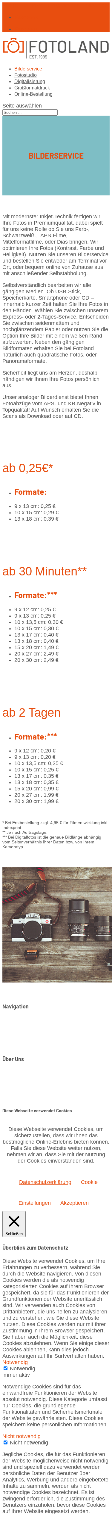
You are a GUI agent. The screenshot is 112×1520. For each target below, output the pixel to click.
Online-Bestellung (33, 94)
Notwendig (22, 1369)
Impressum (27, 1079)
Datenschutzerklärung (40, 1085)
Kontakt (23, 1073)
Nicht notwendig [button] (21, 1436)
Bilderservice (28, 68)
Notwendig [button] (15, 1362)
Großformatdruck (32, 87)
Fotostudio (25, 75)
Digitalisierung (29, 81)
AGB (20, 1092)
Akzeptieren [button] (74, 1203)
